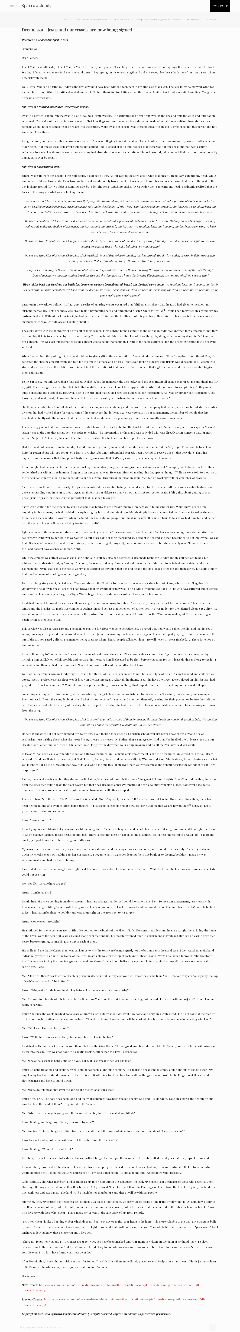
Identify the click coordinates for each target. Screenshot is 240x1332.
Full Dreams (193, 19)
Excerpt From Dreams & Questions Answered (158, 19)
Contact (220, 6)
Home (64, 19)
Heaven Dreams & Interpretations (90, 19)
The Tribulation (121, 19)
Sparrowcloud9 (36, 5)
